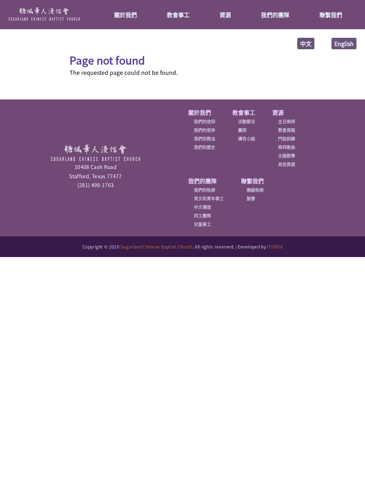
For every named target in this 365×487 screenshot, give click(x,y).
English (344, 43)
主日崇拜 (286, 121)
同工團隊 (202, 215)
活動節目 (246, 121)
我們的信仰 (204, 121)
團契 (242, 130)
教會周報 (286, 130)
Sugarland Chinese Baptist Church (156, 247)
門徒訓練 (286, 138)
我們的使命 (204, 130)
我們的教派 (204, 138)
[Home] (44, 14)
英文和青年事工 (209, 198)
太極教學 (286, 156)
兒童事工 (202, 224)
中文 (306, 43)
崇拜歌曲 (286, 147)
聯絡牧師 (255, 190)
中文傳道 (202, 207)
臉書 (251, 198)
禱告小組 (246, 138)
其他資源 (286, 164)
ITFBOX (275, 247)
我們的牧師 (204, 190)
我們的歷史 (204, 147)
